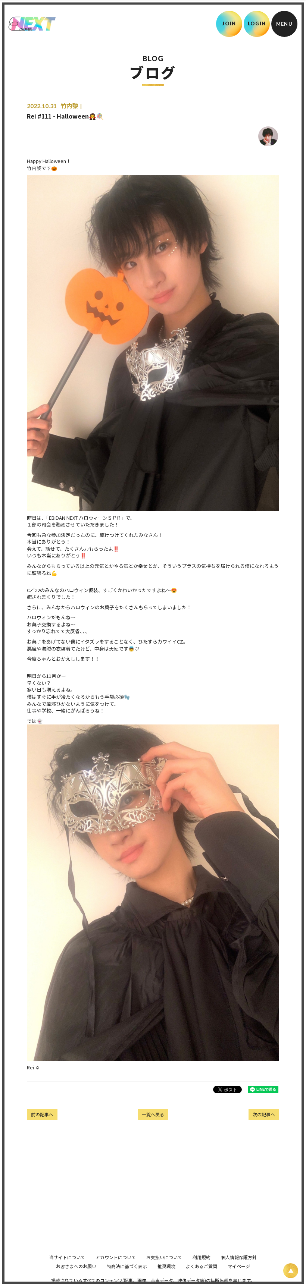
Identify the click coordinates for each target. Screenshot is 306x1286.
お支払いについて (164, 1257)
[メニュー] (284, 24)
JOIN (229, 23)
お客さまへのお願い (76, 1266)
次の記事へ (264, 1114)
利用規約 (201, 1257)
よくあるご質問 (201, 1266)
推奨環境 (166, 1266)
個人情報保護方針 (239, 1257)
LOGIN (257, 23)
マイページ (239, 1266)
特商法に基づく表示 (127, 1266)
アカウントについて (116, 1257)
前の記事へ (42, 1114)
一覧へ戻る (153, 1114)
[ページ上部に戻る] (290, 1270)
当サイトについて (67, 1257)
